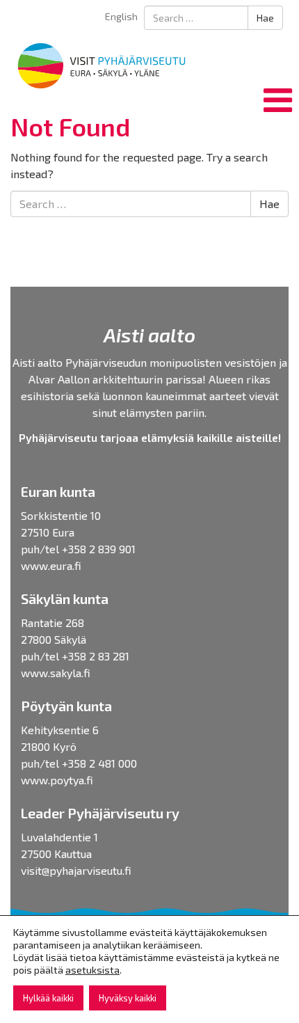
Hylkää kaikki (48, 998)
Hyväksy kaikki (127, 998)
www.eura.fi (51, 565)
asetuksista (92, 970)
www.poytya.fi (57, 779)
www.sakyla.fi (55, 672)
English (121, 16)
